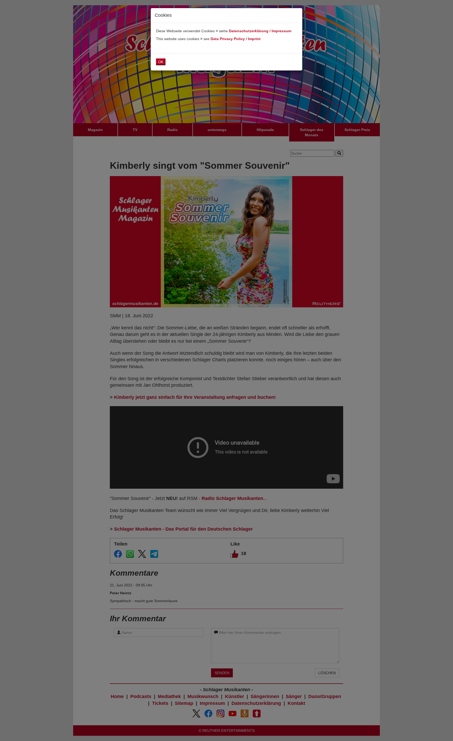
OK (160, 62)
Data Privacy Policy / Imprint (236, 39)
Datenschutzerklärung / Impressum (260, 31)
